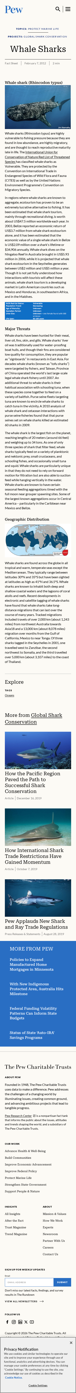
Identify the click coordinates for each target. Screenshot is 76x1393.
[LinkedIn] (20, 1322)
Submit (62, 1282)
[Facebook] (7, 1322)
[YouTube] (31, 1322)
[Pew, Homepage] (14, 9)
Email (7, 1276)
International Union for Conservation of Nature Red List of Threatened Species (37, 156)
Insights (11, 1206)
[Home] (38, 1067)
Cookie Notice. (13, 1377)
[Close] (71, 1342)
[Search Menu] (58, 9)
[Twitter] (26, 1322)
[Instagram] (13, 1322)
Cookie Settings (38, 1385)
